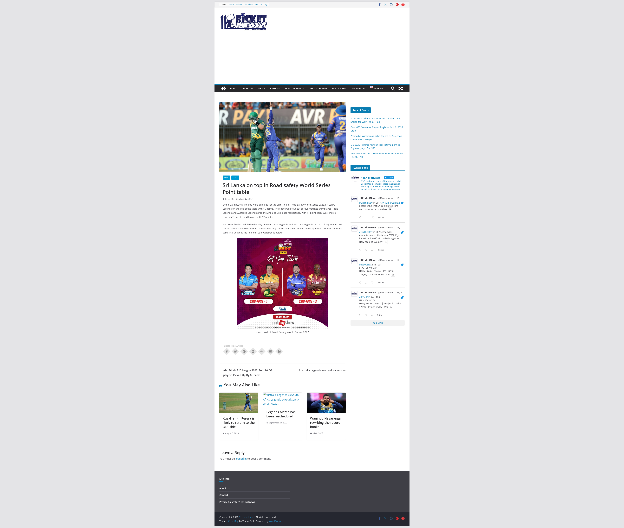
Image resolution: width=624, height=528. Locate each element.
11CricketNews (367, 198)
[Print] (279, 351)
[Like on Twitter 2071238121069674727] (373, 315)
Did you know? (318, 88)
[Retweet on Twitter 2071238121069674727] (367, 315)
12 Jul (399, 227)
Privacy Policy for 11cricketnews (237, 501)
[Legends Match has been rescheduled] (282, 395)
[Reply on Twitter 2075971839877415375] (361, 282)
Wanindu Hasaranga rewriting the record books (325, 422)
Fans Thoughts (294, 88)
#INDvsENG (365, 264)
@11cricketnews (385, 198)
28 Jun (399, 292)
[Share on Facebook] (226, 351)
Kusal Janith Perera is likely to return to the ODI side (239, 422)
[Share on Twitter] (235, 351)
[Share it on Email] (270, 351)
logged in (241, 458)
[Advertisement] (312, 59)
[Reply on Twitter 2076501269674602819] (361, 217)
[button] (363, 88)
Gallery (356, 88)
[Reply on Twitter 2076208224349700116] (361, 250)
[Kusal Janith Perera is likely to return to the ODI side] (238, 395)
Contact (223, 495)
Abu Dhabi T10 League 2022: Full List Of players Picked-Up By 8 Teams (247, 373)
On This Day (339, 88)
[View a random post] (401, 88)
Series (235, 177)
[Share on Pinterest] (244, 351)
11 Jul (399, 260)
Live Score (246, 88)
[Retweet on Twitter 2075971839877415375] (367, 282)
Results (275, 88)
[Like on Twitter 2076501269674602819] (374, 217)
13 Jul (399, 198)
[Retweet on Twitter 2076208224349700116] (367, 250)
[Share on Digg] (262, 351)
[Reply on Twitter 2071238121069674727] (361, 315)
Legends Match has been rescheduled (281, 414)
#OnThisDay (365, 202)
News (261, 88)
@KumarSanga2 (391, 202)
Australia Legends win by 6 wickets (320, 370)
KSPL (232, 88)
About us (224, 488)
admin (250, 198)
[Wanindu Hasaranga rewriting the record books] (326, 395)
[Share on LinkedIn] (253, 351)
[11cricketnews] (223, 88)
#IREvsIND (364, 297)
